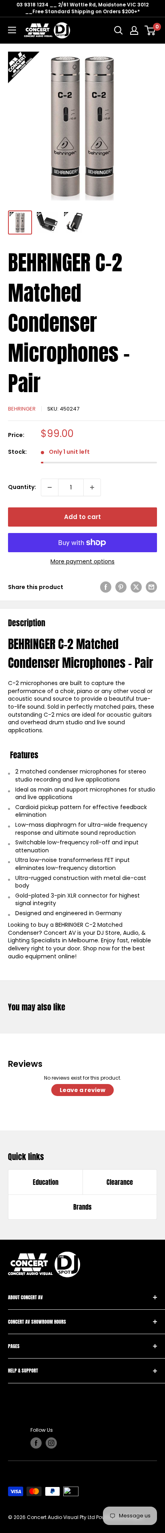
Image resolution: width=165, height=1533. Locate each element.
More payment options (82, 561)
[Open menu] (12, 30)
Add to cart (82, 517)
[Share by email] (151, 587)
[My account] (134, 30)
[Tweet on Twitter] (136, 587)
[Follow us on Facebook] (36, 1443)
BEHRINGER (22, 409)
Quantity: (22, 487)
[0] (150, 30)
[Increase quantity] (92, 487)
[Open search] (118, 30)
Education (45, 1182)
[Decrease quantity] (49, 487)
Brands (82, 1207)
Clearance (120, 1182)
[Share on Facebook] (105, 587)
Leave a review (82, 1090)
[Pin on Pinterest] (121, 587)
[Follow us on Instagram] (51, 1443)
